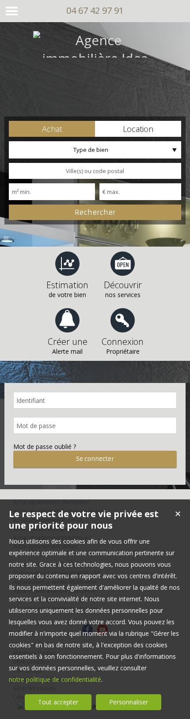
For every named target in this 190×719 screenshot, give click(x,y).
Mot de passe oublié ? (44, 446)
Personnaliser (128, 702)
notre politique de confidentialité (55, 679)
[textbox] (95, 171)
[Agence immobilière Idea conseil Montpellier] (95, 76)
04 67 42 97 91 (95, 10)
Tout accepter (58, 702)
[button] (52, 129)
